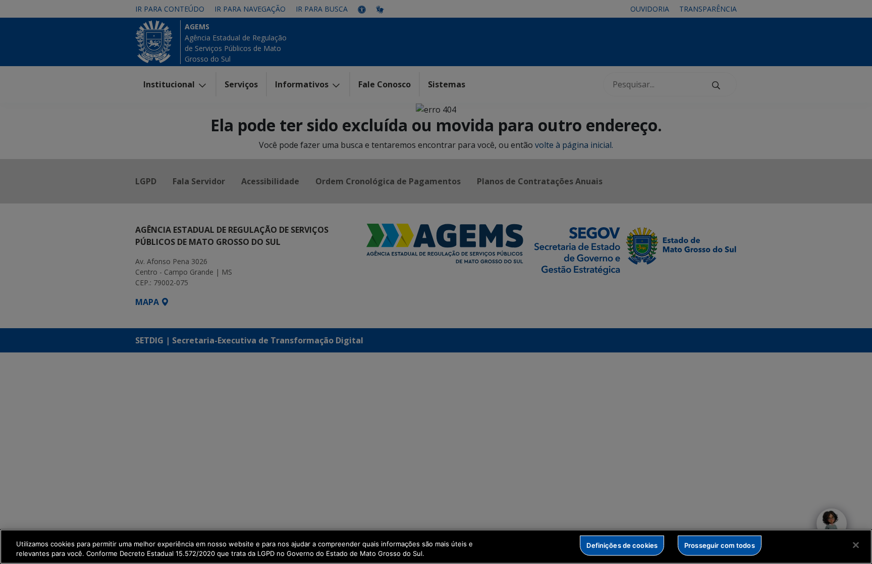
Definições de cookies (622, 545)
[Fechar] (856, 545)
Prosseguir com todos (719, 545)
